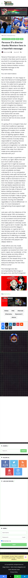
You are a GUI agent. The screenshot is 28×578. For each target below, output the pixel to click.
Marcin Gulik (6, 52)
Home (4, 35)
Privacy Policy (14, 572)
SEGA (14, 317)
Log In (14, 544)
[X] (6, 324)
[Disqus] (14, 375)
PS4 (22, 39)
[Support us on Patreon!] (14, 11)
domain (21, 311)
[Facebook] (3, 324)
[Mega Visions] (8, 3)
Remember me (6, 541)
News (13, 39)
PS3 (18, 39)
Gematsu (7, 294)
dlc (13, 311)
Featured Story (11, 35)
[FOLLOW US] (25, 557)
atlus (6, 311)
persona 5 (19, 314)
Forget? (24, 537)
